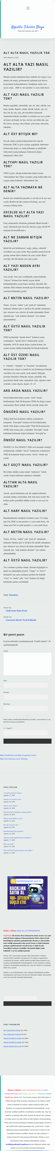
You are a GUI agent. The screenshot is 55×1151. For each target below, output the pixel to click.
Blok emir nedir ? (8, 844)
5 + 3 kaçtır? (8, 728)
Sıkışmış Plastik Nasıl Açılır (12, 1046)
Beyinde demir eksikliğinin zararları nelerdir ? (17, 812)
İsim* (5, 680)
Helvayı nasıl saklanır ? (10, 806)
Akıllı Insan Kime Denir (16, 610)
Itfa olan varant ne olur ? (11, 825)
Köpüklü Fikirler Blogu (27, 27)
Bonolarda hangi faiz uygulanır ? (13, 831)
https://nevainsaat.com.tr (10, 758)
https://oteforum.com (8, 755)
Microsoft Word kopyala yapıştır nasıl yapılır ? (18, 850)
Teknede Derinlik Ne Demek (12, 1038)
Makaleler (13, 594)
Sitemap (24, 758)
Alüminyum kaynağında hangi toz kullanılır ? (17, 837)
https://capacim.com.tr (27, 755)
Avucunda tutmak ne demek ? (12, 793)
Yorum (5, 651)
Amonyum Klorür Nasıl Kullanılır (21, 619)
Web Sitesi (6, 704)
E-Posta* (6, 692)
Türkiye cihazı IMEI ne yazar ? (13, 818)
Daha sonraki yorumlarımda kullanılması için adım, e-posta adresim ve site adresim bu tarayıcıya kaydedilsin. (26, 720)
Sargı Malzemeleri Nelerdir (12, 1030)
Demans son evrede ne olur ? (12, 799)
